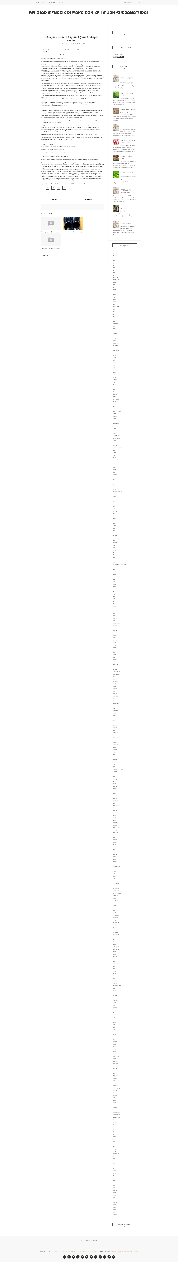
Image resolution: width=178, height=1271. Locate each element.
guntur (114, 501)
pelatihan (115, 910)
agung (114, 263)
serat (114, 1071)
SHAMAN (115, 1076)
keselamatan (116, 684)
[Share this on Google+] (58, 188)
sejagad (115, 1049)
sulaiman (115, 1107)
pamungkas (116, 883)
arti (113, 319)
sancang (115, 1034)
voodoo (115, 1190)
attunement (116, 345)
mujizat (115, 854)
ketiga (114, 686)
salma (114, 1029)
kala (114, 628)
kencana (115, 667)
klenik (114, 713)
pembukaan (116, 915)
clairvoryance (116, 435)
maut (114, 813)
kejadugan (116, 662)
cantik (114, 418)
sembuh (115, 1058)
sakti (114, 1027)
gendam (51, 184)
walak (114, 1192)
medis (114, 820)
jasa (114, 596)
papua (114, 898)
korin (114, 723)
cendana (115, 426)
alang (114, 282)
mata (114, 803)
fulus (114, 462)
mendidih (115, 825)
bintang (115, 394)
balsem (115, 355)
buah (114, 401)
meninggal (115, 830)
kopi (114, 720)
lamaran (115, 759)
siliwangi (115, 1083)
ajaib (114, 267)
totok (114, 1166)
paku (114, 878)
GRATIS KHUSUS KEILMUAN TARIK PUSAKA (128, 141)
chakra (115, 428)
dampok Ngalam (117, 448)
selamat (115, 1054)
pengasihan (116, 922)
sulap (114, 1110)
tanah (114, 1127)
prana (114, 954)
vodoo (114, 1188)
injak (114, 579)
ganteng (115, 477)
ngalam (115, 871)
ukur (114, 1175)
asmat (114, 336)
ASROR (115, 338)
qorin (114, 973)
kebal (114, 652)
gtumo (114, 496)
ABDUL (114, 255)
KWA (114, 752)
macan (114, 783)
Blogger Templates (130, 1251)
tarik (114, 1134)
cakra (114, 409)
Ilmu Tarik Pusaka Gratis (119, 564)
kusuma (115, 742)
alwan (114, 289)
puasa (114, 959)
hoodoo (115, 535)
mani (114, 796)
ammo (114, 294)
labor (114, 754)
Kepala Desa (116, 672)
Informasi (52, 2)
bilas (114, 392)
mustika (115, 861)
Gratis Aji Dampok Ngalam (128, 109)
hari (114, 508)
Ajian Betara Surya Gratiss (128, 126)
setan (114, 1073)
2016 (114, 253)
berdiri (114, 377)
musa (114, 859)
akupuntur (116, 277)
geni (114, 482)
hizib (114, 530)
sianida (115, 1078)
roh (114, 1017)
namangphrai (116, 866)
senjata (115, 1066)
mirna (114, 842)
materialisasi (116, 805)
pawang (115, 905)
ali (113, 287)
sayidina (115, 1041)
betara (114, 384)
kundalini (115, 737)
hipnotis (115, 523)
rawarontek (116, 998)
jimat (114, 611)
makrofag (115, 786)
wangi (114, 1195)
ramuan (115, 995)
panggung (115, 895)
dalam (114, 443)
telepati (115, 1141)
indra (114, 574)
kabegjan (115, 618)
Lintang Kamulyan (118, 769)
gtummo (115, 494)
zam (114, 1212)
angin (114, 302)
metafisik (115, 832)
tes (113, 1156)
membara (115, 822)
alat (114, 285)
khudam (115, 698)
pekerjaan (115, 908)
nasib (114, 869)
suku (114, 1105)
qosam (115, 976)
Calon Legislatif (117, 411)
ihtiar (114, 557)
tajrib (114, 1124)
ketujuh (115, 689)
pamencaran (116, 881)
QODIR (114, 971)
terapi (114, 1151)
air (113, 265)
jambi (114, 586)
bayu (114, 367)
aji (113, 270)
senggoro (115, 1063)
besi (114, 382)
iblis (114, 545)
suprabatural (116, 1112)
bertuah (115, 379)
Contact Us (62, 2)
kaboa (114, 620)
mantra (115, 798)
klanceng (115, 710)
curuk (114, 440)
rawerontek (116, 1000)
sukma (114, 1100)
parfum (115, 903)
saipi (114, 1024)
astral (114, 340)
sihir (114, 1080)
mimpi (114, 835)
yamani (115, 1207)
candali (115, 416)
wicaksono (116, 1200)
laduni (114, 757)
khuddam (115, 701)
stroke (114, 1093)
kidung (114, 706)
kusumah (115, 745)
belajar (115, 372)
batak (114, 360)
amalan (115, 292)
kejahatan (115, 664)
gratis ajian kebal (117, 491)
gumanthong (116, 499)
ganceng (115, 474)
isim (114, 581)
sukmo (114, 1102)
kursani (115, 740)
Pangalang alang (117, 893)
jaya (114, 603)
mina (114, 837)
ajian (114, 272)
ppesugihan (116, 949)
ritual (114, 1015)
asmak (114, 331)
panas (114, 886)
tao (113, 1129)
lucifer (114, 781)
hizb (114, 528)
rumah (114, 1020)
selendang (116, 1056)
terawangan (116, 1153)
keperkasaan (116, 674)
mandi (114, 791)
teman (114, 1144)
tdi (113, 1139)
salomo (115, 1032)
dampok (115, 445)
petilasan (115, 937)
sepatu (115, 1068)
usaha (114, 1183)
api (113, 314)
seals (114, 1044)
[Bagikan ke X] (53, 188)
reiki (114, 1005)
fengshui (115, 460)
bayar (114, 365)
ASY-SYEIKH (116, 343)
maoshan (115, 801)
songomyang (116, 1088)
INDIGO (115, 572)
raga (114, 978)
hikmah (115, 516)
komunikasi (116, 715)
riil (113, 1012)
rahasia (115, 983)
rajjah (114, 990)
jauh (114, 599)
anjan (114, 304)
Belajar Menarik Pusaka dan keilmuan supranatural (89, 12)
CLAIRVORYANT (117, 438)
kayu (114, 650)
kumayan (115, 732)
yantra (114, 1209)
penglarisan (116, 925)
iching (114, 550)
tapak (114, 1132)
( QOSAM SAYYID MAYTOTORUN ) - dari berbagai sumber (126, 190)
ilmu (114, 562)
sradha (115, 1090)
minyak (115, 839)
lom (114, 776)
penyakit (115, 927)
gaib (46, 184)
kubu (114, 730)
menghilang (116, 827)
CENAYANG (116, 423)
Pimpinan (115, 944)
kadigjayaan (116, 623)
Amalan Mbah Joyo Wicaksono (126, 207)
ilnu (114, 567)
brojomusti (116, 399)
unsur (114, 1180)
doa (114, 455)
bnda (114, 396)
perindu (115, 930)
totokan (115, 1168)
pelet (114, 912)
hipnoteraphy (116, 521)
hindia (114, 518)
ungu (114, 1178)
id (113, 552)
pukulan (115, 961)
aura (114, 348)
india (114, 569)
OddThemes (115, 1251)
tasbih (114, 1136)
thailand (115, 1161)
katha (114, 647)
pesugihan (116, 934)
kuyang (115, 749)
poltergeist (116, 947)
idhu (114, 555)
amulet (115, 299)
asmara (115, 333)
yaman (115, 1205)
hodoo (114, 533)
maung (115, 810)
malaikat (115, 788)
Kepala (115, 669)
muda (114, 852)
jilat (114, 608)
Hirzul (114, 525)
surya (114, 1122)
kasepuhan (116, 645)
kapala (115, 637)
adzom (115, 260)
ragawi (114, 981)
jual (114, 616)
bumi (114, 406)
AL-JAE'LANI (116, 280)
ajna (114, 275)
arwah (114, 321)
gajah (114, 469)
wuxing (115, 1202)
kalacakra (115, 630)
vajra (114, 1185)
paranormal (116, 900)
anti (114, 309)
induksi (115, 577)
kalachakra (116, 633)
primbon (115, 956)
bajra (114, 353)
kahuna (115, 625)
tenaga (115, 1149)
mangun (115, 793)
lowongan (67, 184)
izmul (114, 584)
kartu (114, 642)
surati (114, 1119)
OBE (114, 874)
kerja (61, 184)
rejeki (114, 1010)
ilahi (114, 560)
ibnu (114, 547)
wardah (115, 1197)
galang (114, 472)
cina (114, 431)
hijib (114, 513)
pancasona (116, 888)
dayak (114, 450)
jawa (114, 601)
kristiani (115, 728)
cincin (114, 433)
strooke (115, 1095)
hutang (115, 542)
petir (114, 939)
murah (114, 856)
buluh (114, 404)
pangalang (116, 891)
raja (114, 988)
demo (114, 452)
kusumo (115, 747)
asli (114, 326)
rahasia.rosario (117, 985)
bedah (114, 370)
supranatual (116, 1115)
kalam (114, 635)
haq (114, 506)
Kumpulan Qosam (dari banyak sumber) (127, 78)
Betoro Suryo (116, 387)
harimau (115, 511)
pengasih (115, 920)
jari (113, 591)
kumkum (115, 735)
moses (114, 847)
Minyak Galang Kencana (127, 173)
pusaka (115, 966)
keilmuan (115, 659)
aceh (114, 258)
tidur (114, 1163)
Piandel (43, 2)
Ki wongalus (116, 703)
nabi (114, 864)
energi (114, 457)
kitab (114, 708)
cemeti (114, 421)
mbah (114, 818)
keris (114, 676)
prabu (114, 951)
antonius (115, 311)
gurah (114, 504)
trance (114, 1171)
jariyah (115, 594)
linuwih (115, 771)
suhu (114, 1098)
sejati (114, 1051)
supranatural (83, 184)
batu (114, 362)
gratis (57, 184)
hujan (114, 540)
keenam (115, 657)
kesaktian (115, 681)
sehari (114, 1046)
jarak (114, 589)
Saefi (114, 1022)
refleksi (115, 1003)
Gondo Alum (116, 487)
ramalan (115, 993)
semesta (115, 1061)
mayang (115, 815)
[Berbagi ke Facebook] (47, 188)
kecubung (115, 655)
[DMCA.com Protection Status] (118, 57)
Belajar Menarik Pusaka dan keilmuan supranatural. (77, 1251)
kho (114, 691)
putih (114, 968)
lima (114, 766)
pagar (114, 876)
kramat (115, 725)
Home (37, 2)
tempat (115, 1146)
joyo (114, 613)
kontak (115, 718)
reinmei (115, 1007)
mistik (73, 184)
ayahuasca (116, 350)
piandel (115, 942)
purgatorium (116, 964)
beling (114, 375)
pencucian (115, 917)
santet (114, 1037)
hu (113, 538)
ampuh (115, 297)
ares (114, 316)
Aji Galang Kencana (126, 223)
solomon (115, 1085)
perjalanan (116, 932)
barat (114, 358)
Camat (114, 413)
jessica (115, 606)
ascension (115, 323)
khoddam (115, 696)
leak (114, 764)
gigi (113, 484)
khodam (115, 693)
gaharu (115, 465)
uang (114, 1173)
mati (114, 808)
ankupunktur (116, 306)
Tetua (114, 1158)
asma (114, 328)
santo (114, 1039)
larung (114, 762)
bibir (114, 389)
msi (77, 184)
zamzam (115, 1214)
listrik (114, 774)
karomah (115, 640)
